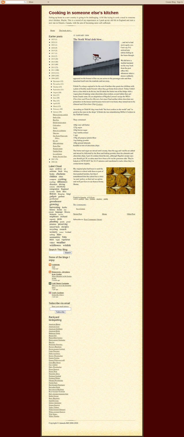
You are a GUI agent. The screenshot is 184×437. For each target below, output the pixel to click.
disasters (53, 184)
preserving (63, 223)
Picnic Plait (56, 146)
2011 (53, 70)
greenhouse (55, 201)
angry (51, 169)
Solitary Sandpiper (55, 403)
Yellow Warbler (54, 416)
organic (52, 219)
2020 (53, 48)
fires (64, 191)
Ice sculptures (57, 154)
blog (66, 171)
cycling (52, 182)
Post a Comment (80, 209)
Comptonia (56, 264)
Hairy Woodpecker (55, 367)
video (52, 242)
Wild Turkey (53, 414)
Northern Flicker (54, 378)
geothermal (54, 198)
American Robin (54, 331)
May (55, 101)
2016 (53, 56)
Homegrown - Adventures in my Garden (61, 273)
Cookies (99, 104)
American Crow (54, 326)
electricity (61, 186)
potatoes (53, 224)
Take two (56, 133)
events (52, 191)
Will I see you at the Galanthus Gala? (61, 286)
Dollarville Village (58, 295)
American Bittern (54, 324)
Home (52, 30)
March (55, 106)
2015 (53, 59)
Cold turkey (57, 125)
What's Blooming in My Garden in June (61, 277)
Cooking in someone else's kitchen (83, 12)
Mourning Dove (54, 374)
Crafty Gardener (58, 293)
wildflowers (55, 245)
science (61, 232)
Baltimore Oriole (54, 333)
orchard (63, 216)
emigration (54, 188)
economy (52, 187)
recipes (65, 226)
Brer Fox (56, 120)
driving (62, 184)
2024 (53, 42)
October (56, 87)
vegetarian (66, 239)
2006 (53, 162)
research (63, 229)
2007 (53, 159)
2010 (53, 73)
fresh (53, 267)
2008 (53, 78)
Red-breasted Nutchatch (57, 385)
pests (59, 218)
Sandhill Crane (54, 400)
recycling (54, 229)
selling (52, 234)
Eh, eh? (55, 141)
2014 (53, 62)
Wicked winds (57, 148)
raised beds (55, 226)
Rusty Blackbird (54, 398)
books (52, 174)
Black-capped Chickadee (57, 340)
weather (61, 242)
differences (62, 181)
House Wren (53, 371)
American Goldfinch (55, 329)
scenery (53, 231)
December (56, 81)
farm (58, 191)
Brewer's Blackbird (55, 347)
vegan (58, 239)
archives (58, 168)
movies (60, 214)
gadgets (53, 196)
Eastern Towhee (54, 358)
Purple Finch (53, 383)
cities (61, 176)
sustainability (55, 237)
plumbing (54, 221)
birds (60, 171)
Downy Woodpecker (56, 356)
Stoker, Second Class (60, 156)
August (55, 92)
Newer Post (77, 214)
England (65, 188)
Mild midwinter (58, 143)
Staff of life (56, 117)
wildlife (67, 245)
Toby (64, 236)
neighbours (54, 216)
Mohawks (53, 214)
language (59, 211)
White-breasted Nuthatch (57, 409)
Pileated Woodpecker (56, 380)
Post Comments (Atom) (93, 219)
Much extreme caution (60, 114)
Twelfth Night (57, 151)
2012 (53, 67)
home (59, 209)
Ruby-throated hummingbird (58, 394)
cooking (62, 179)
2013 (53, 64)
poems (62, 222)
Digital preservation (59, 122)
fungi (68, 193)
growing (54, 204)
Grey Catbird (53, 364)
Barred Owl (52, 335)
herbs (64, 207)
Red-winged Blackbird (56, 389)
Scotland (68, 232)
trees (52, 239)
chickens (60, 173)
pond (68, 221)
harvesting (55, 207)
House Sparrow (54, 369)
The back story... (65, 30)
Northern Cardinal (55, 376)
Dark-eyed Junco (54, 353)
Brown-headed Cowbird (57, 349)
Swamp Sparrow (54, 405)
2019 (53, 50)
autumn (53, 171)
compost (53, 179)
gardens (61, 196)
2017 (53, 53)
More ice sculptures (59, 130)
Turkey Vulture (54, 407)
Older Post (131, 214)
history (52, 209)
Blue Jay (51, 342)
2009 (53, 76)
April (55, 103)
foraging (61, 194)
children (53, 176)
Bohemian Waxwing (55, 344)
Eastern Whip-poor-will (57, 360)
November (57, 84)
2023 (53, 45)
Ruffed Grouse (54, 396)
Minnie (67, 212)
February (56, 109)
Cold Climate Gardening (60, 283)
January (56, 112)
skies (59, 234)
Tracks (55, 128)
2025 (53, 39)
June (55, 98)
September (57, 89)
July (54, 95)
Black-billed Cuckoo (55, 338)
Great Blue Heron (55, 362)
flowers (53, 193)
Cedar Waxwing (54, 351)
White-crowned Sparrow (57, 412)
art (65, 168)
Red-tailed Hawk (54, 387)
